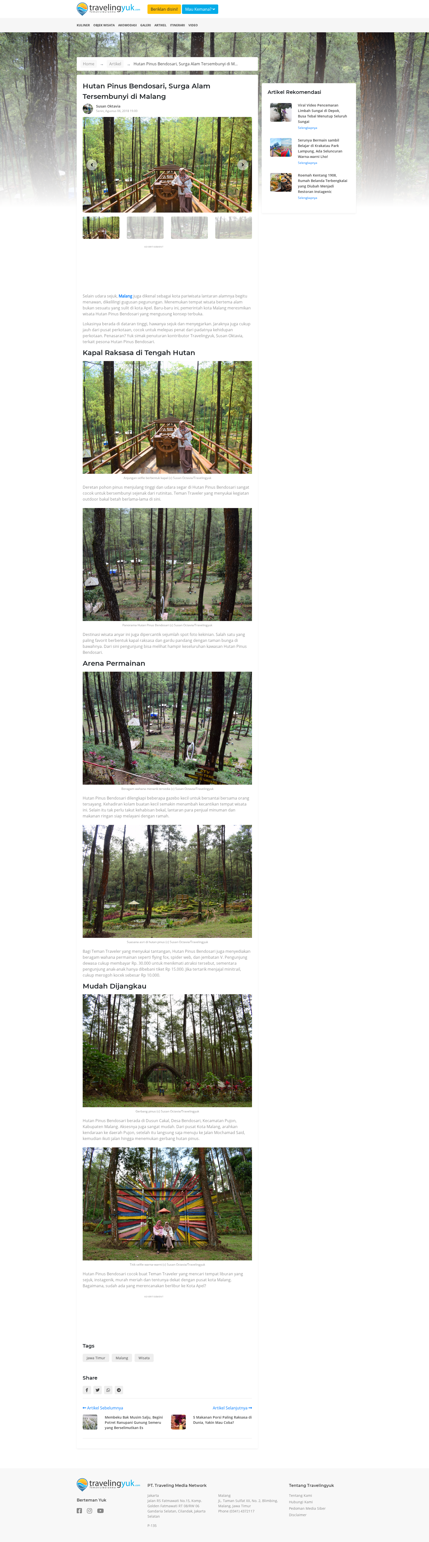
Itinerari (177, 25)
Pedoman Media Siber (307, 1508)
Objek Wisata (104, 25)
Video (193, 25)
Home (88, 64)
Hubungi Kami (301, 1502)
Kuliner (83, 25)
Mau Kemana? (199, 9)
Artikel (160, 25)
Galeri (145, 25)
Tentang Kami (300, 1495)
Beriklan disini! (164, 9)
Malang (125, 296)
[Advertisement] (173, 271)
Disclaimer (298, 1514)
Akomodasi (127, 25)
